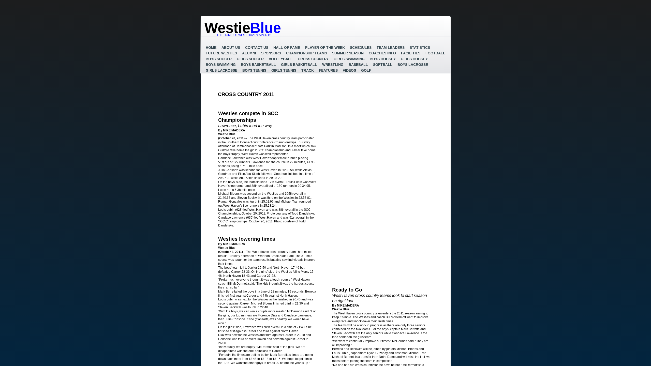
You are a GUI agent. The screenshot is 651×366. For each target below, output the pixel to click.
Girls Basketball (299, 65)
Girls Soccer (250, 59)
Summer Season (348, 53)
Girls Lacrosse (221, 70)
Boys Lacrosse (412, 65)
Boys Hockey (383, 59)
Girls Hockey (414, 59)
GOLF (366, 70)
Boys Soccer (219, 59)
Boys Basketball (258, 65)
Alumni (249, 53)
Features (328, 70)
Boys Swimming (221, 65)
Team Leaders (391, 47)
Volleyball (281, 59)
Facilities (410, 53)
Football (435, 53)
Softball (382, 65)
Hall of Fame (286, 47)
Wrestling (333, 65)
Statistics (420, 47)
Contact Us (256, 47)
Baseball (358, 65)
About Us (230, 47)
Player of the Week (325, 47)
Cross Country (313, 59)
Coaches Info (382, 53)
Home (211, 47)
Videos (349, 70)
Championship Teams (306, 53)
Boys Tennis (254, 70)
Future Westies (221, 53)
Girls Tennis (283, 70)
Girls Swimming (349, 59)
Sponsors (271, 53)
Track (307, 70)
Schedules (361, 47)
